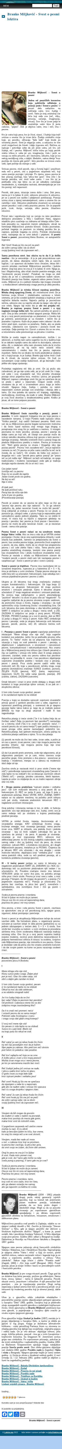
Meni (6, 6)
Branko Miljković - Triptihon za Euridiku (22, 1376)
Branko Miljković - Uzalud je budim (20, 1379)
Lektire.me (8, 1432)
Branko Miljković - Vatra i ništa (17, 1381)
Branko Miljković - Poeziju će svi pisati (21, 1371)
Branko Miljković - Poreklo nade (18, 1373)
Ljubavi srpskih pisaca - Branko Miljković (23, 1384)
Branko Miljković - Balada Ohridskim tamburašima (27, 1365)
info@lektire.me (55, 1432)
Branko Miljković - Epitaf (14, 1368)
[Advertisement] (31, 56)
